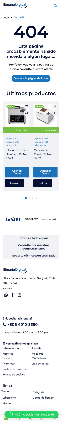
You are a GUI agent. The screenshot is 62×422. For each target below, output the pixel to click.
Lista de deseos (40, 364)
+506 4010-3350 (22, 324)
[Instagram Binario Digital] (19, 295)
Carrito (5, 391)
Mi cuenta (37, 354)
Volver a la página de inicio (31, 78)
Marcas (7, 403)
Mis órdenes (39, 358)
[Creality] (31, 219)
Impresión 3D (12, 138)
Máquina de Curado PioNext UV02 (43, 154)
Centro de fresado (43, 398)
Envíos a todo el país (33, 238)
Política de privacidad (15, 369)
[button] (31, 414)
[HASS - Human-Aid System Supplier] (49, 219)
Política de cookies (14, 374)
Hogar (6, 17)
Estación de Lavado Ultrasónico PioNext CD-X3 (17, 154)
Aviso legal (9, 364)
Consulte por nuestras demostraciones (33, 247)
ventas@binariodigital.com (22, 344)
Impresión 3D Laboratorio (12, 143)
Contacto (8, 358)
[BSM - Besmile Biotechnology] (13, 219)
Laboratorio (9, 398)
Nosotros (8, 354)
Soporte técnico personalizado (33, 255)
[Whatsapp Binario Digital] (6, 295)
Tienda (7, 385)
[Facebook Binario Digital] (12, 295)
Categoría (38, 392)
